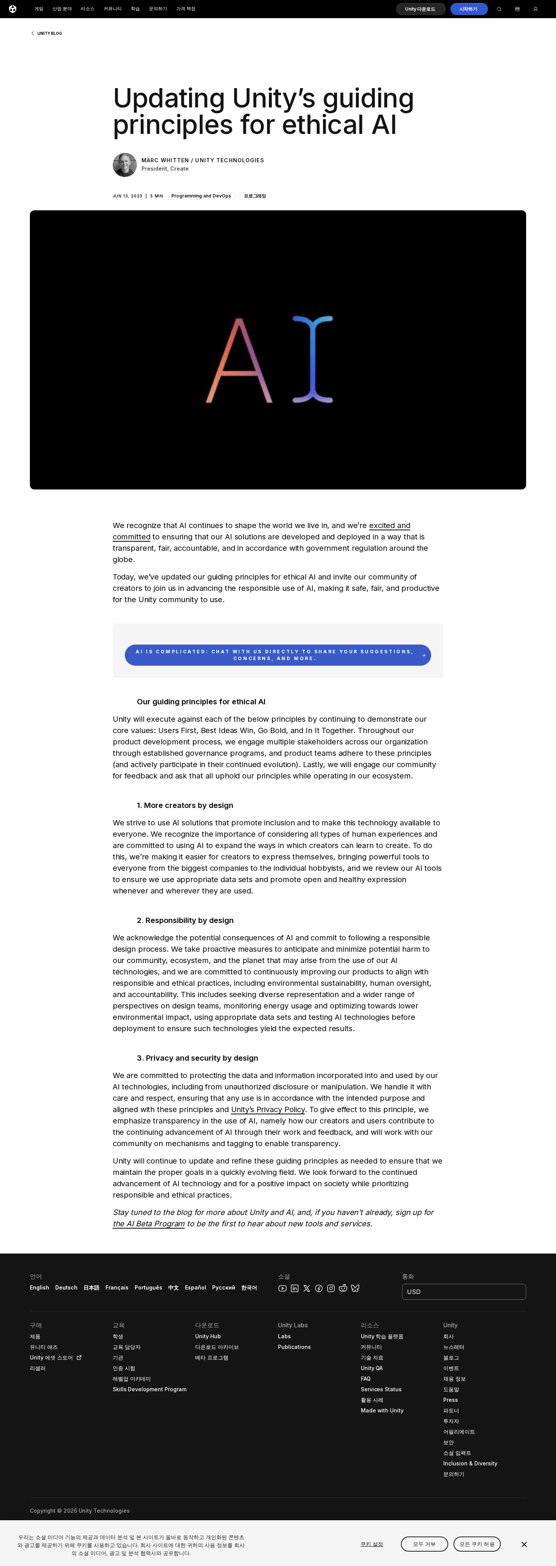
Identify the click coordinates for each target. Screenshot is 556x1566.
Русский (223, 1287)
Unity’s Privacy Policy (268, 1109)
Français (117, 1287)
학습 (135, 9)
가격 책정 (186, 9)
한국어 (249, 1287)
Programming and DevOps (201, 196)
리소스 (88, 9)
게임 (38, 9)
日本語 (91, 1287)
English (39, 1287)
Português (148, 1287)
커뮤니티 (113, 9)
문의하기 (158, 9)
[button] (421, 9)
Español (195, 1287)
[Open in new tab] (77, 1358)
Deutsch (66, 1287)
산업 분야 (62, 9)
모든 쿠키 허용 (477, 1544)
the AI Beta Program (149, 1223)
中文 (173, 1287)
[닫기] (524, 1544)
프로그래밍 (255, 196)
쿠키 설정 (372, 1544)
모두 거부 (424, 1544)
